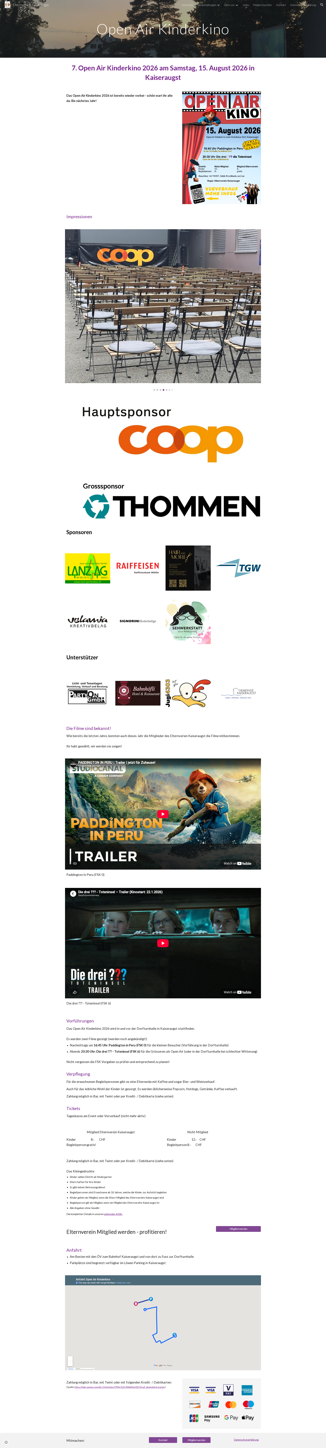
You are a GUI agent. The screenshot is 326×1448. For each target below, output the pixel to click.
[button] (322, 5)
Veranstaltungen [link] (207, 4)
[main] (163, 28)
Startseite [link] (187, 4)
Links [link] (246, 4)
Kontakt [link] (281, 4)
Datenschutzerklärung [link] (303, 4)
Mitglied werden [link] (262, 4)
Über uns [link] (229, 4)
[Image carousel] (163, 310)
